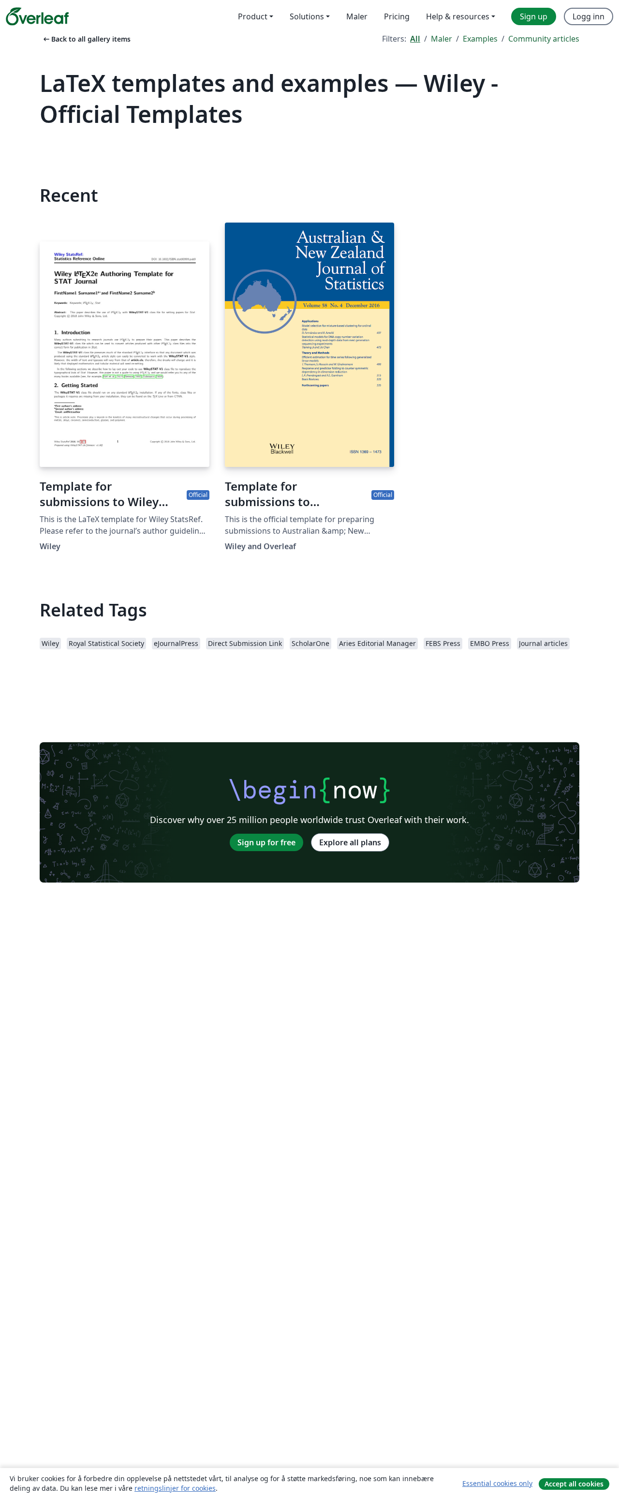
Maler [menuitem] (357, 16)
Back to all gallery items (86, 39)
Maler (441, 38)
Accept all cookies (574, 1483)
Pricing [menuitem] (397, 16)
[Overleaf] (37, 16)
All (415, 38)
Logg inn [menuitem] (588, 16)
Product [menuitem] (252, 16)
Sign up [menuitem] (533, 16)
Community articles (543, 38)
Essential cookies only (497, 1483)
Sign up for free (266, 842)
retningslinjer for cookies (175, 1488)
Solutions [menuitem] (307, 16)
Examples (480, 38)
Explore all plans (350, 842)
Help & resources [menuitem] (457, 16)
